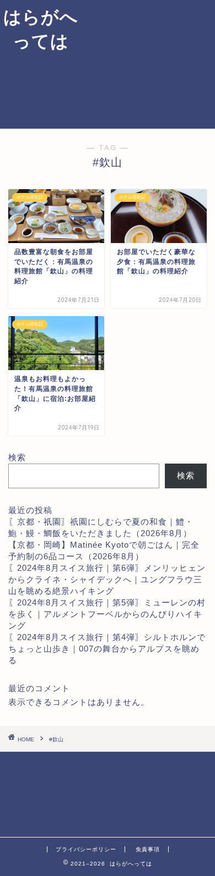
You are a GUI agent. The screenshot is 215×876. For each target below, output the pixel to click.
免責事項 (148, 849)
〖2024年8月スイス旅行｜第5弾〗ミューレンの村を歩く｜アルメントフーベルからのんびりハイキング (107, 614)
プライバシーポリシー (86, 849)
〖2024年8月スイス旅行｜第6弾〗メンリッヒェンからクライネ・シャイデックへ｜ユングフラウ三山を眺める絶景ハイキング (107, 579)
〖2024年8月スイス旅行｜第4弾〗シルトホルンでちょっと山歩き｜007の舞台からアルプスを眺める (107, 648)
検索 (17, 457)
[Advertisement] (148, 63)
